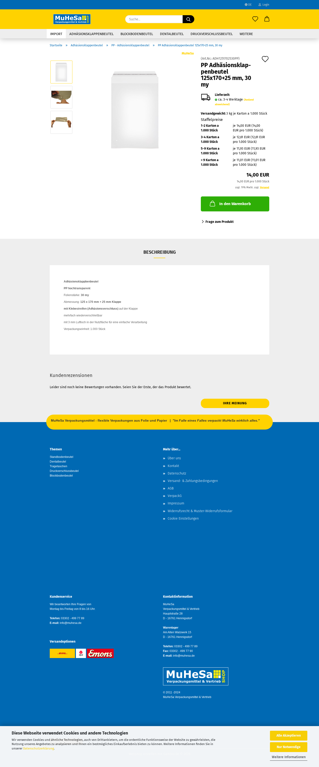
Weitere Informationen (289, 757)
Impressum (176, 503)
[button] (267, 19)
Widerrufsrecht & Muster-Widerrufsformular (200, 511)
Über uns (174, 458)
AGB (171, 488)
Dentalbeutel (172, 34)
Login (265, 4)
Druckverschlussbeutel (212, 34)
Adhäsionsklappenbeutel (91, 34)
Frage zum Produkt (220, 222)
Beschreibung (159, 252)
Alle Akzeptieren (288, 736)
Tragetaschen (58, 466)
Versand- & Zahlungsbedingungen (193, 481)
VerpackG (175, 496)
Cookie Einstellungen (183, 519)
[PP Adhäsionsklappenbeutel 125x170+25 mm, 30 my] (135, 110)
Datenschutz (177, 473)
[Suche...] (188, 19)
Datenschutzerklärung (38, 748)
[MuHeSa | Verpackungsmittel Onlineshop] (72, 19)
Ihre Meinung (235, 403)
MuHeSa (188, 53)
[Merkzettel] (255, 19)
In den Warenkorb (235, 203)
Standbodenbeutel (61, 457)
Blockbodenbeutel (137, 34)
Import (56, 34)
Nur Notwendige (289, 747)
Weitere (246, 34)
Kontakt (173, 466)
